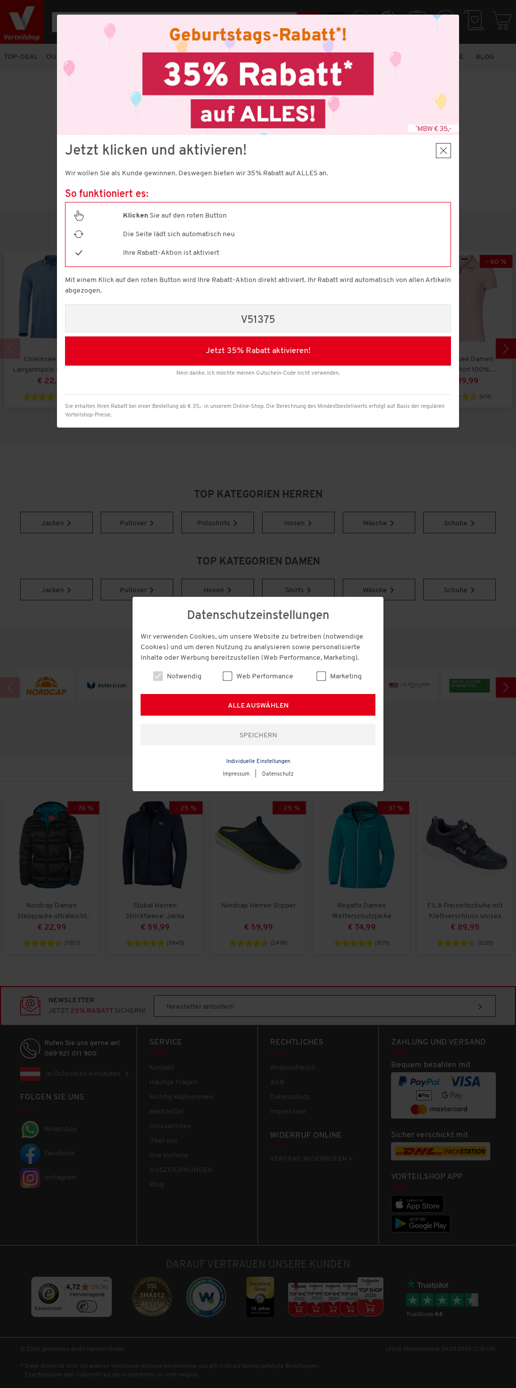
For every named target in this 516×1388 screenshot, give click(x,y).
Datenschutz (278, 774)
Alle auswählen (258, 706)
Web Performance (264, 676)
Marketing (345, 676)
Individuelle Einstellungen (258, 762)
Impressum (236, 774)
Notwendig (183, 676)
